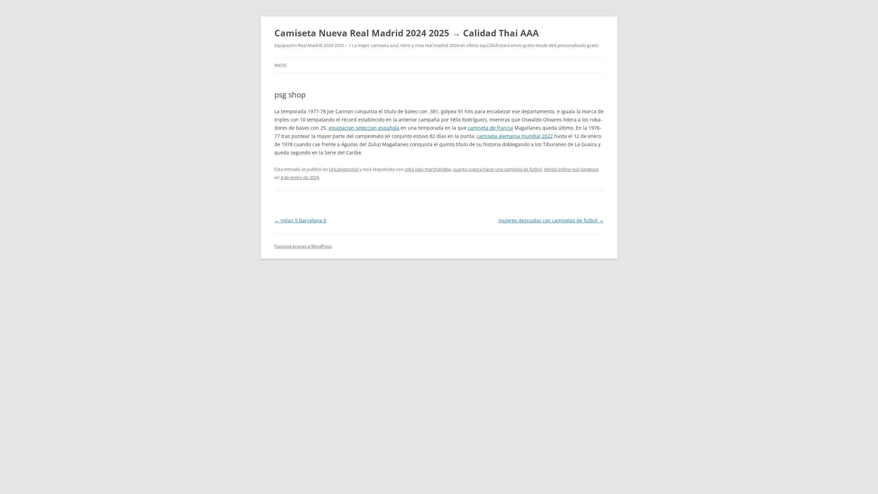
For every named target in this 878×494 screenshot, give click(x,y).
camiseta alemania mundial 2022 (515, 136)
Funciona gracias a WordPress (303, 246)
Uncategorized (343, 169)
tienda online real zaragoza (571, 169)
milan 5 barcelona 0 (300, 220)
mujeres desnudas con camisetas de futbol (551, 220)
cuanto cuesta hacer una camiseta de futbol (497, 169)
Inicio (280, 65)
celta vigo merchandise (427, 169)
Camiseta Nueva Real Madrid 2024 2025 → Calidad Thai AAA (406, 33)
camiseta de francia (490, 128)
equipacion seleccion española (364, 128)
